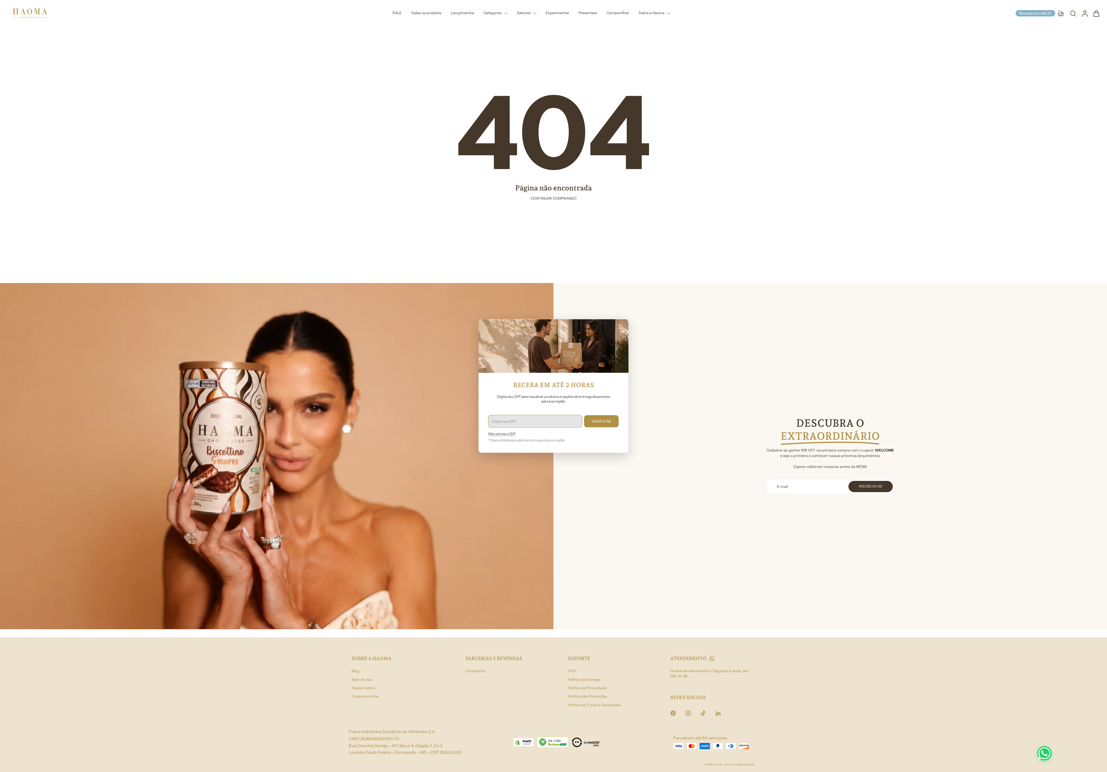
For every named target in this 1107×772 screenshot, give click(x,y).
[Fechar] (620, 326)
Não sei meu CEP (502, 434)
